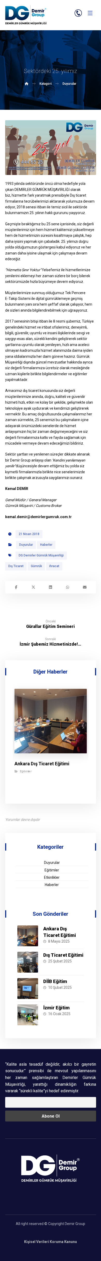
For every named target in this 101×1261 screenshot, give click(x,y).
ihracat (54, 566)
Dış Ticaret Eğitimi (63, 955)
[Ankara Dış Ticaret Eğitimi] (27, 935)
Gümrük (36, 566)
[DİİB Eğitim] (27, 988)
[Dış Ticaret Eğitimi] (27, 962)
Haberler (46, 545)
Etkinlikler (52, 877)
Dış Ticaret (16, 566)
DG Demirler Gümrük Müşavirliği (41, 555)
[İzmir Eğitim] (27, 1014)
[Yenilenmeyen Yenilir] (26, 15)
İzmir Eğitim (56, 1007)
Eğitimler (25, 771)
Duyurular (26, 545)
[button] (90, 13)
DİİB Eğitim (55, 981)
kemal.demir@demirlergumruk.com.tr (38, 517)
